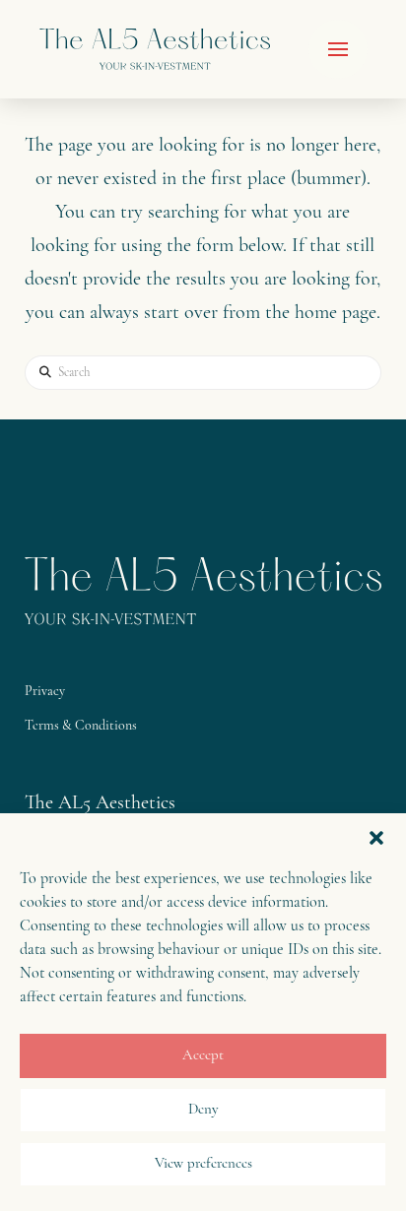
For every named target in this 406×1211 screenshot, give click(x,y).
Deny (203, 1110)
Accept (203, 1056)
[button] (376, 838)
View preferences (203, 1164)
